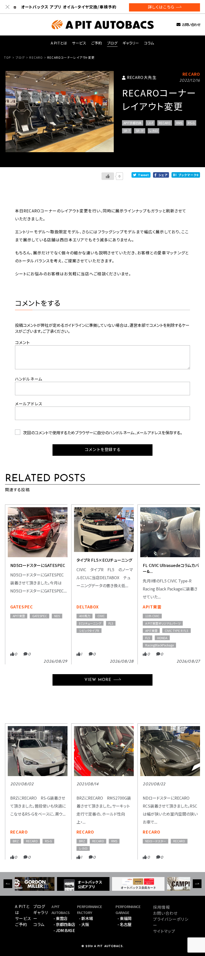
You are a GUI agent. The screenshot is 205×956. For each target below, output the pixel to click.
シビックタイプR (89, 630)
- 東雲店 (61, 918)
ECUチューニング (90, 623)
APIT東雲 (19, 616)
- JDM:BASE (64, 930)
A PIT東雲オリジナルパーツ (162, 623)
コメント (22, 342)
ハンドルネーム (28, 379)
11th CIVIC (152, 616)
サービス (79, 42)
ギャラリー (130, 42)
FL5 (110, 623)
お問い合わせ (191, 24)
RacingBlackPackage (159, 645)
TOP (7, 57)
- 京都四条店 (64, 924)
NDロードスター (155, 841)
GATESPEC (21, 607)
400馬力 (84, 616)
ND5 (57, 616)
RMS (179, 123)
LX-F (150, 123)
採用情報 (161, 907)
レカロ (153, 130)
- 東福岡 (125, 918)
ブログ (112, 42)
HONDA (162, 638)
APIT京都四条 (133, 123)
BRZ (16, 841)
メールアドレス (28, 404)
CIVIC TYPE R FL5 (176, 630)
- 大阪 (84, 924)
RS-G (191, 123)
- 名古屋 (125, 924)
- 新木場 (86, 918)
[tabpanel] (60, 111)
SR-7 (127, 130)
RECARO (36, 57)
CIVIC (101, 616)
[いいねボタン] (108, 176)
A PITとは (59, 42)
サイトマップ (164, 931)
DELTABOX (87, 607)
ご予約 (96, 42)
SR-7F (140, 130)
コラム (149, 42)
